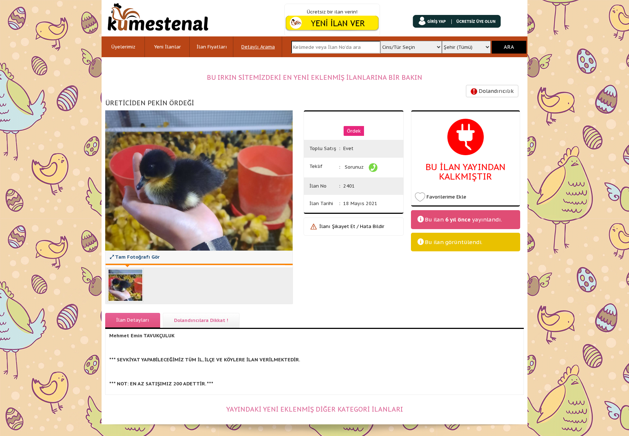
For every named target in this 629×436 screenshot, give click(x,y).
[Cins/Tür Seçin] (411, 45)
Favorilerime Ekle (446, 197)
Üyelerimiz (123, 47)
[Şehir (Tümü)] (466, 45)
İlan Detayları (132, 320)
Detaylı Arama (258, 47)
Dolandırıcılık (495, 91)
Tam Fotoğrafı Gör (136, 257)
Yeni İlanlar (167, 47)
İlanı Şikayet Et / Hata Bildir (351, 226)
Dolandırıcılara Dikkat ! (201, 320)
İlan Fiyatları (212, 47)
